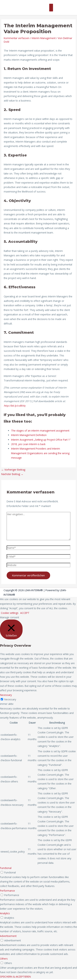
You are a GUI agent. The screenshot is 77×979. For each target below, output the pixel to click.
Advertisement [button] (8, 936)
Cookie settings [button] (9, 613)
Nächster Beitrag (12, 474)
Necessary (10, 699)
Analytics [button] (5, 913)
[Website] (39, 565)
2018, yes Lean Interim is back (28, 444)
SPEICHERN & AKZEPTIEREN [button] (15, 976)
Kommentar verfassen (16, 38)
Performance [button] (7, 890)
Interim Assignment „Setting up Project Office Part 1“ (41, 439)
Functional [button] (5, 868)
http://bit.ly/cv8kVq (14, 405)
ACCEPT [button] (24, 613)
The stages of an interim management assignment (40, 430)
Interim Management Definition (29, 435)
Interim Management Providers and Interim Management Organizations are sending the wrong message (40, 453)
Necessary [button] (6, 695)
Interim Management (44, 38)
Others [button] (4, 958)
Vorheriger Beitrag (13, 469)
